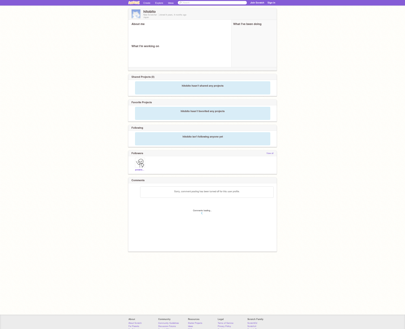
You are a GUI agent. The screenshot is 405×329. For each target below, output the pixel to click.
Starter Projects (195, 322)
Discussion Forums (167, 326)
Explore (159, 2)
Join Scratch (257, 2)
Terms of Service (225, 322)
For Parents (133, 326)
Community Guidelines (168, 322)
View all (270, 153)
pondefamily (140, 169)
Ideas (171, 2)
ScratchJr (251, 326)
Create (146, 2)
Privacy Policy (224, 326)
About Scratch (135, 322)
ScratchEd (252, 322)
